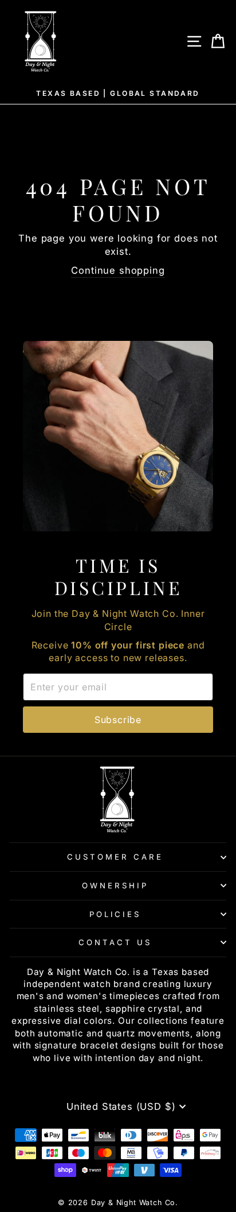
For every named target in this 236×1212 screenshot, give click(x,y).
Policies (115, 914)
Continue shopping (117, 270)
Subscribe (118, 719)
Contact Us (115, 942)
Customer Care (115, 856)
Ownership (115, 885)
